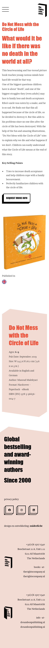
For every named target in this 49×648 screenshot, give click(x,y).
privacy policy (11, 499)
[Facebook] (9, 510)
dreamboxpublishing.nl (32, 626)
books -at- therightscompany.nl (34, 569)
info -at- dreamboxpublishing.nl (32, 620)
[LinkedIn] (34, 510)
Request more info (16, 198)
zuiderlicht (36, 525)
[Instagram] (22, 510)
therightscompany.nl (34, 576)
